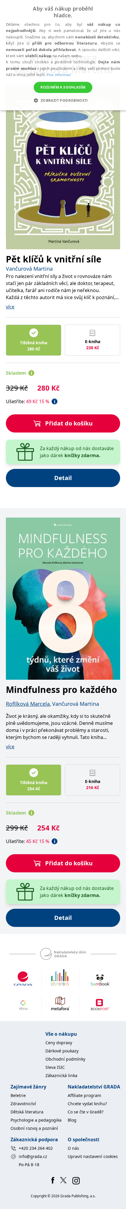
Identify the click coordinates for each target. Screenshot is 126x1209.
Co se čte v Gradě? (85, 1112)
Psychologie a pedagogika (36, 1120)
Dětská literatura (27, 1112)
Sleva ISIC (55, 1067)
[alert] (63, 55)
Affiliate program (84, 1095)
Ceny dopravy (58, 1042)
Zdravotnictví (23, 1103)
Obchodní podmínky (65, 1059)
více (10, 306)
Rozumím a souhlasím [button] (63, 87)
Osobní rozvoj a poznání (34, 1128)
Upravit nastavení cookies (93, 1156)
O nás (73, 1148)
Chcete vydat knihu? (87, 1103)
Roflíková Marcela (28, 703)
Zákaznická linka (61, 1075)
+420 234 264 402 (36, 1148)
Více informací (59, 74)
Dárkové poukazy (62, 1051)
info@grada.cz (33, 1156)
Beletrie (18, 1095)
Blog (72, 1120)
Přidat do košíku (69, 423)
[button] (63, 100)
